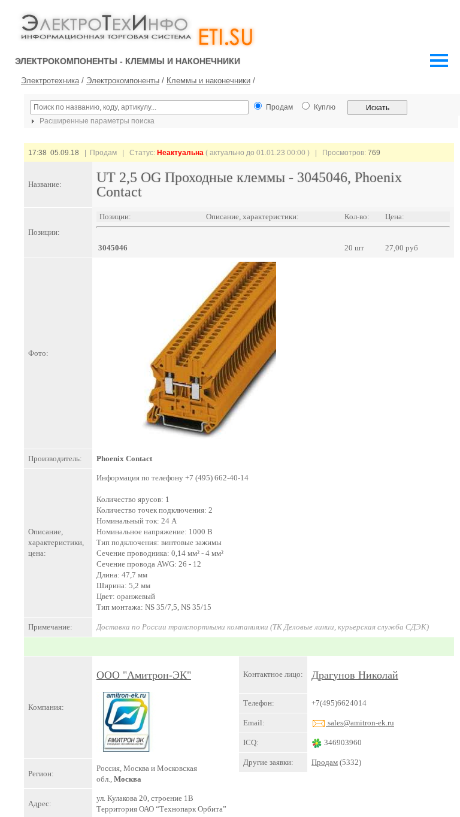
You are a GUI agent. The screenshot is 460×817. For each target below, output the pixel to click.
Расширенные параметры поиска (96, 121)
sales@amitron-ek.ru (360, 722)
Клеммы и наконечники (208, 80)
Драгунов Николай (354, 675)
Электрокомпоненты (122, 80)
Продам (324, 762)
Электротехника (50, 80)
